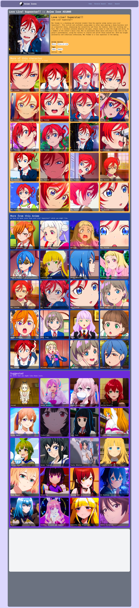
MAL (61, 52)
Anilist (54, 52)
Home (90, 4)
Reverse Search (100, 4)
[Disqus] (69, 550)
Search (117, 4)
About (110, 4)
